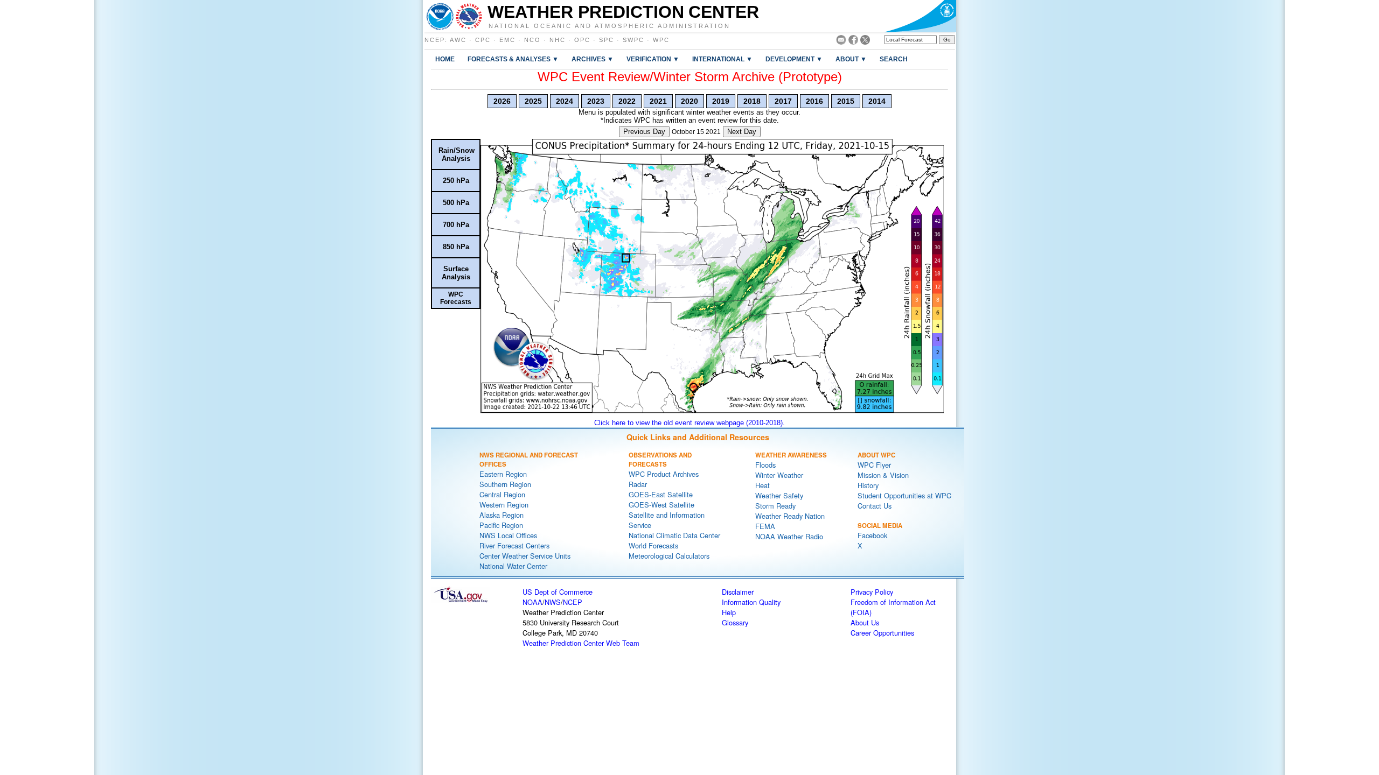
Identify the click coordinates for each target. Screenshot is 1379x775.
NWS (553, 602)
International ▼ (722, 58)
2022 (627, 101)
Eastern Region (503, 474)
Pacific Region (501, 525)
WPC (661, 40)
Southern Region (505, 484)
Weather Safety (779, 495)
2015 (845, 101)
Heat (762, 485)
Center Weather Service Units (524, 556)
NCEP (434, 40)
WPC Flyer (874, 465)
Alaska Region (501, 515)
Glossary (735, 622)
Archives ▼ (593, 58)
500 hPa (456, 203)
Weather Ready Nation (790, 516)
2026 (502, 101)
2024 (564, 101)
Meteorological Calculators (669, 556)
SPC (606, 40)
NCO (532, 40)
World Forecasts (653, 545)
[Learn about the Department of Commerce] (919, 16)
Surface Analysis (456, 273)
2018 (752, 101)
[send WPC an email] (841, 41)
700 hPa (456, 225)
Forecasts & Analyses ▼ (513, 58)
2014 (877, 101)
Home (445, 58)
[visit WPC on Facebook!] (853, 41)
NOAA (532, 602)
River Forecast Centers (514, 545)
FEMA (765, 526)
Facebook (872, 535)
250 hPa (456, 181)
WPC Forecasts (455, 298)
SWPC (633, 40)
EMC (507, 40)
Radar (638, 484)
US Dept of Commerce (558, 592)
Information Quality (751, 602)
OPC (582, 40)
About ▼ (851, 58)
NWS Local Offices (508, 535)
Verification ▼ (652, 58)
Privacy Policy (872, 592)
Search (894, 58)
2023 (595, 101)
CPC (483, 40)
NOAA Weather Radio (789, 536)
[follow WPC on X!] (865, 41)
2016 (814, 101)
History (868, 485)
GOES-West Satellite (661, 504)
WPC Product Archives (664, 474)
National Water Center (513, 566)
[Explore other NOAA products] (440, 16)
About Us (865, 622)
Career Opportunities (882, 633)
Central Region (502, 494)
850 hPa (456, 247)
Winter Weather (779, 475)
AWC (458, 40)
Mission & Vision (883, 475)
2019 (720, 101)
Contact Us (875, 506)
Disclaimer (738, 592)
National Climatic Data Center (674, 535)
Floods (765, 465)
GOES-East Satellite (661, 494)
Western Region (503, 504)
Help (729, 612)
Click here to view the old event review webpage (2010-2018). (689, 423)
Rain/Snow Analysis (456, 154)
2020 (689, 101)
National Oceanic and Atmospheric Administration (609, 25)
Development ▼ (794, 58)
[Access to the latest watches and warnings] (469, 16)
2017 (783, 101)
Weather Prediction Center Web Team (581, 643)
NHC (557, 40)
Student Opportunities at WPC (904, 495)
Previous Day (644, 132)
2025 (533, 101)
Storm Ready (775, 506)
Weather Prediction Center (623, 12)
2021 (658, 101)
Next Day (741, 132)
